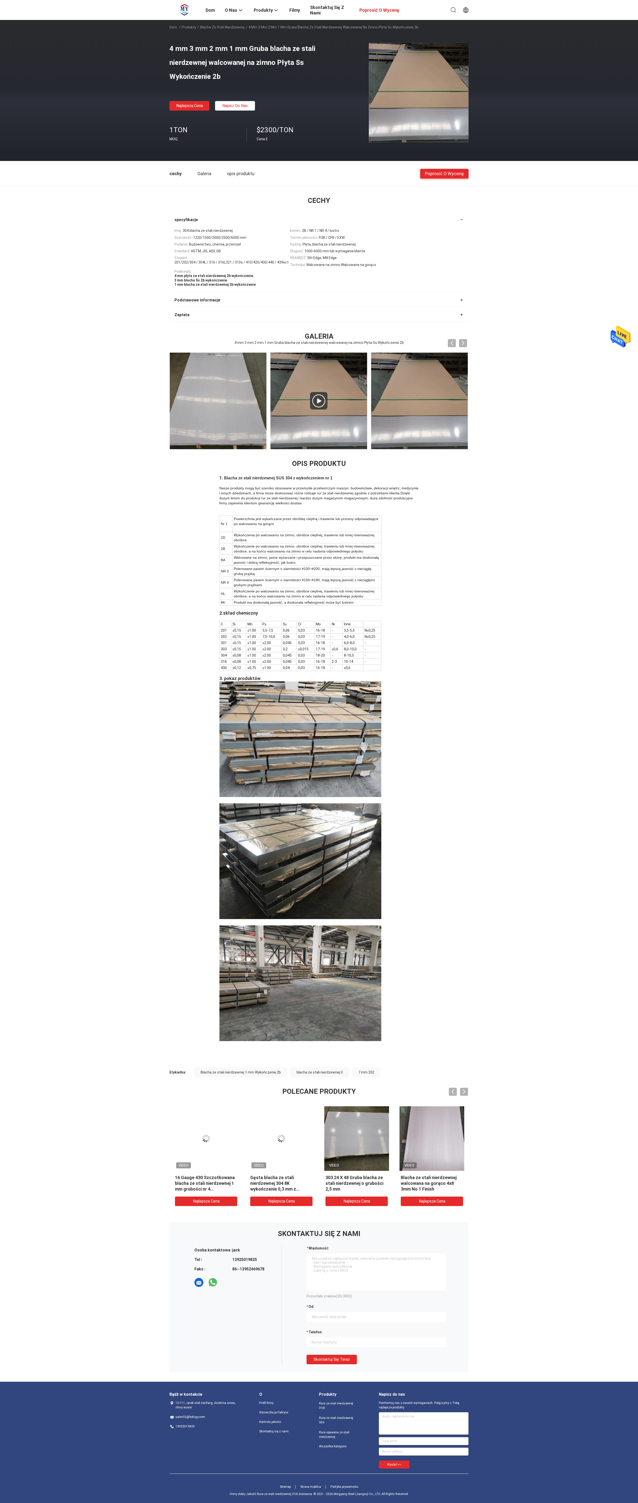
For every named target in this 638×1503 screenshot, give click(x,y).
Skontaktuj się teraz (332, 1359)
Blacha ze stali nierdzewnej (222, 27)
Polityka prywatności (344, 1487)
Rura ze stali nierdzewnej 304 (336, 1420)
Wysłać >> (394, 1464)
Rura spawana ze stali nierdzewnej (334, 1435)
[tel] (226, 1282)
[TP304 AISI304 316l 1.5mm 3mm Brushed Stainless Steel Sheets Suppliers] (218, 400)
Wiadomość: (319, 1248)
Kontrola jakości (270, 1422)
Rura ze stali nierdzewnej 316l (336, 1406)
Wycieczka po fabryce (273, 1412)
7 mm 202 (366, 1072)
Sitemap (285, 1487)
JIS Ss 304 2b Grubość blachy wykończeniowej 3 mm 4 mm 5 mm (356, 1183)
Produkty (189, 27)
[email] (198, 1282)
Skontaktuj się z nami (274, 1431)
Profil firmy (266, 1403)
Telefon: (315, 1332)
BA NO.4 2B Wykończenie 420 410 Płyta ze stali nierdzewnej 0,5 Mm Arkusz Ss (281, 1183)
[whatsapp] (212, 1282)
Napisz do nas (235, 105)
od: (311, 1307)
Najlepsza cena (189, 105)
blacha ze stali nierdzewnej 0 (320, 1072)
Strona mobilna (310, 1487)
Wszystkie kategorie (332, 1446)
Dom (173, 27)
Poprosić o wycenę (444, 173)
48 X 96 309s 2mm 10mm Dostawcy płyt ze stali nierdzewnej (200, 1183)
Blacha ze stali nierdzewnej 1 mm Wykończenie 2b (241, 1072)
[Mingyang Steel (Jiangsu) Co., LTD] (184, 9)
